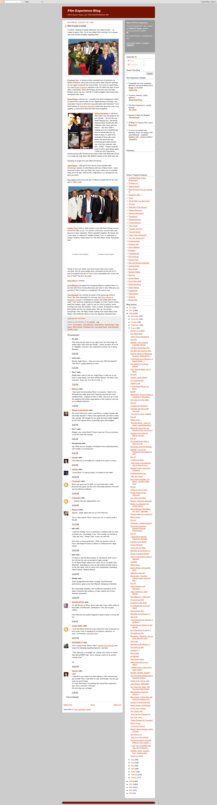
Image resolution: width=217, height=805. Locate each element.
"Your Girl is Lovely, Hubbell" (140, 414)
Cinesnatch (76, 481)
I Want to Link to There (138, 490)
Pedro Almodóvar (134, 284)
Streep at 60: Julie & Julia (139, 681)
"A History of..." (134, 183)
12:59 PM (75, 598)
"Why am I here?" (136, 476)
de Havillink (134, 656)
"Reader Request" (134, 220)
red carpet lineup (101, 327)
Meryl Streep (77, 327)
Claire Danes (72, 166)
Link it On (134, 617)
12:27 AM (75, 524)
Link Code (134, 641)
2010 (131, 310)
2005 (131, 790)
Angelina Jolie (133, 244)
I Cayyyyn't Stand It (137, 726)
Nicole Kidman (133, 278)
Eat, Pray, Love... (136, 717)
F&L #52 (133, 340)
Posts (131, 61)
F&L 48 (133, 439)
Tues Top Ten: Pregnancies (140, 714)
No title (133, 487)
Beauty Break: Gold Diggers (140, 705)
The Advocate (134, 117)
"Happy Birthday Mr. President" (141, 720)
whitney (75, 469)
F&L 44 (133, 583)
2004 (131, 793)
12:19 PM (75, 574)
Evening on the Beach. (138, 542)
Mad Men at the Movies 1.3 (140, 551)
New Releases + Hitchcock (140, 597)
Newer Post (68, 705)
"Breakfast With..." (135, 195)
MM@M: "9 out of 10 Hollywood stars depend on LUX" (141, 452)
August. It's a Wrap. (137, 331)
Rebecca (75, 389)
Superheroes (133, 291)
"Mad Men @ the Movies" (137, 207)
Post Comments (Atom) (82, 709)
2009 (131, 313)
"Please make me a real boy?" (141, 514)
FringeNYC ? (135, 650)
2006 (131, 787)
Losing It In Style (136, 756)
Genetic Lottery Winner (138, 378)
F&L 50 (133, 403)
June (133, 763)
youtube (145, 43)
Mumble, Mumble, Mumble (140, 673)
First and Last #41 (137, 633)
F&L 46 (133, 520)
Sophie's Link (135, 383)
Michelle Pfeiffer (134, 272)
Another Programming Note (140, 702)
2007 (131, 784)
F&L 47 (133, 457)
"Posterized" (133, 217)
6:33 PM (75, 368)
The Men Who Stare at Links (140, 351)
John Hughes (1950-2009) (139, 684)
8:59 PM (75, 621)
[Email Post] (97, 322)
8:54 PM (75, 465)
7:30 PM (75, 406)
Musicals (131, 275)
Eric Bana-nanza (136, 334)
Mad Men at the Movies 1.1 (140, 644)
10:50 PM (75, 666)
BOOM (132, 392)
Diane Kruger (72, 99)
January (134, 778)
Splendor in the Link (137, 573)
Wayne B (75, 510)
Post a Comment (72, 697)
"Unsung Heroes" (134, 232)
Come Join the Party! (138, 548)
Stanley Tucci (72, 228)
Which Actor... (135, 565)
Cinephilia (133, 139)
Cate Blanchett (133, 254)
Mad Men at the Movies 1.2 (140, 614)
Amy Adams (72, 180)
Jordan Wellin (77, 626)
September (135, 325)
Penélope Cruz (73, 80)
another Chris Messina (106, 646)
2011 (131, 308)
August (134, 328)
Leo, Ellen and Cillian (138, 498)
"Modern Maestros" (135, 210)
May (133, 766)
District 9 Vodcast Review (139, 554)
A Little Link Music (137, 460)
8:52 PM (75, 453)
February (134, 775)
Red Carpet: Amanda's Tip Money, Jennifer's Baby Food (139, 482)
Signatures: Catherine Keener (141, 523)
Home (93, 705)
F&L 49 (133, 417)
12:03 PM (75, 550)
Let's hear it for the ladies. (139, 400)
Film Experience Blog (84, 11)
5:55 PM (75, 354)
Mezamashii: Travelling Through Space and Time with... (140, 578)
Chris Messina (72, 285)
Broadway (132, 250)
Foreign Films (133, 260)
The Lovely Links (136, 711)
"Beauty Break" (134, 186)
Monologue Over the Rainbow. (141, 447)
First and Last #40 (137, 647)
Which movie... (135, 420)
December (135, 316)
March (133, 772)
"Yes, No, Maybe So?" (136, 238)
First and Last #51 (137, 381)
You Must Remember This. (140, 348)
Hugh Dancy (72, 281)
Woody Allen (133, 300)
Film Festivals (133, 257)
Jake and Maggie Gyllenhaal (138, 263)
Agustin (75, 457)
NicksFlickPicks (78, 602)
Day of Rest (134, 653)
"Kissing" (131, 204)
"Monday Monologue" (136, 213)
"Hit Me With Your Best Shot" (139, 201)
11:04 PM (75, 493)
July (132, 760)
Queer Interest (133, 288)
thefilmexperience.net (138, 473)
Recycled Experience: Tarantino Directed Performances (138, 528)
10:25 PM (75, 477)
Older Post (117, 705)
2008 (131, 781)
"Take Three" (133, 226)
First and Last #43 (137, 600)
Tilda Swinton (133, 294)
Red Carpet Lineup (76, 26)
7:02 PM (75, 384)
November (135, 319)
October (134, 322)
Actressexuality (134, 241)
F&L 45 (133, 534)
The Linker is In (136, 734)
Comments (133, 65)
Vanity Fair (133, 90)
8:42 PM (75, 425)
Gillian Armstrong (101, 113)
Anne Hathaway (134, 247)
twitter (138, 43)
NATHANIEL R (77, 642)
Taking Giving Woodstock (139, 337)
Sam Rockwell (72, 295)
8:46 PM (75, 439)
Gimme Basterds (136, 545)
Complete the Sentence (139, 406)
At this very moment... (138, 708)
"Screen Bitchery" (134, 223)
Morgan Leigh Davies (80, 410)
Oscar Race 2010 (134, 281)
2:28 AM (75, 692)
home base (130, 43)
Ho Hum (133, 374)
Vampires (131, 297)
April (133, 769)
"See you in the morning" (139, 737)
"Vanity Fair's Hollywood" (137, 235)
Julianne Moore (134, 266)
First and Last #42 (137, 611)
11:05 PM (75, 505)
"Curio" (130, 198)
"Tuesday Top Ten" (135, 229)
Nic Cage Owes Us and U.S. (140, 630)
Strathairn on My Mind (138, 603)
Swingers (133, 562)
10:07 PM (75, 638)
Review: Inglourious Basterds (141, 501)
